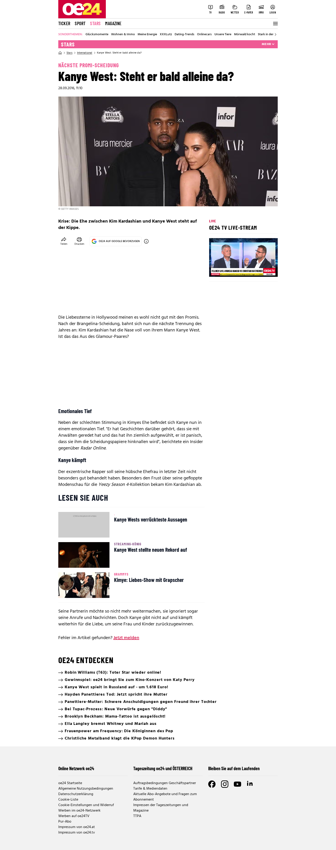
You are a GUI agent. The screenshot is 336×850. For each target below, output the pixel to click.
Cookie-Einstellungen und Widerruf (86, 805)
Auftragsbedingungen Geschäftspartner (164, 783)
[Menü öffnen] (275, 23)
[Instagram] (224, 784)
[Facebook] (212, 784)
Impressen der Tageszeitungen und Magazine (160, 808)
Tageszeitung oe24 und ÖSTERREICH (162, 768)
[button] (216, 269)
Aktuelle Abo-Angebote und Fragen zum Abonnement (165, 797)
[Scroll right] (275, 34)
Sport (80, 23)
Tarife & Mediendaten (150, 789)
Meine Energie (147, 34)
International (84, 53)
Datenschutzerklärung (75, 794)
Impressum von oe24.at (76, 827)
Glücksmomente (96, 34)
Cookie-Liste (68, 800)
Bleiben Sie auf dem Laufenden (234, 768)
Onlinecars (204, 34)
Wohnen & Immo (123, 34)
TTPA (137, 816)
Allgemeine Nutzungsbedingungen (85, 789)
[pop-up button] (263, 269)
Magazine (113, 23)
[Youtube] (237, 784)
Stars (95, 23)
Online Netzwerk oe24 (76, 768)
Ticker (64, 23)
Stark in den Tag (269, 34)
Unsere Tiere (222, 34)
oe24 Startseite (70, 783)
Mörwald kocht (244, 34)
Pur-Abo (64, 822)
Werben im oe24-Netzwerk (79, 811)
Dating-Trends (184, 34)
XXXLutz (166, 34)
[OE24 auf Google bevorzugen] (146, 241)
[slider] (231, 269)
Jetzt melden (126, 638)
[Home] (60, 53)
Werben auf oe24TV (73, 816)
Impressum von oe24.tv (76, 833)
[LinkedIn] (250, 784)
